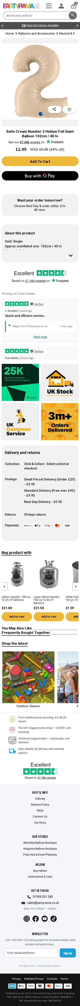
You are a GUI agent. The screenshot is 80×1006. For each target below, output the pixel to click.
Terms (64, 978)
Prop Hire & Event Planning (40, 854)
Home (10, 33)
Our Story (40, 822)
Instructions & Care (40, 876)
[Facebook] (35, 919)
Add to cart (16, 616)
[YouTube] (44, 919)
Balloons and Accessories (36, 33)
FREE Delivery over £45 (42, 25)
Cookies (52, 978)
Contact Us (40, 816)
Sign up (68, 953)
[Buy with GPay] (40, 176)
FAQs (40, 810)
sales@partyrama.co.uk (43, 902)
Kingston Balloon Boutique (40, 848)
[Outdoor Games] (28, 677)
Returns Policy (40, 804)
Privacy (16, 978)
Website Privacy (34, 978)
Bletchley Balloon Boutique (40, 842)
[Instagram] (26, 919)
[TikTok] (53, 919)
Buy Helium (40, 870)
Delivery (40, 798)
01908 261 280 (43, 896)
